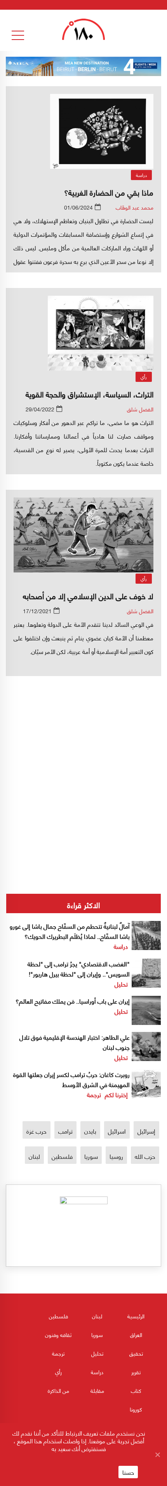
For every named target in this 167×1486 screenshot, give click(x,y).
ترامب (65, 1130)
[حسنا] (157, 1454)
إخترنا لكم (116, 1094)
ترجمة (94, 1094)
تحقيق (136, 1353)
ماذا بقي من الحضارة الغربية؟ (108, 192)
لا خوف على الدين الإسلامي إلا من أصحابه (88, 595)
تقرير (136, 1372)
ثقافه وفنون (58, 1334)
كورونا (136, 1409)
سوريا (91, 1156)
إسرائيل (146, 1130)
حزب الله (145, 1156)
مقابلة (97, 1390)
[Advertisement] (83, 754)
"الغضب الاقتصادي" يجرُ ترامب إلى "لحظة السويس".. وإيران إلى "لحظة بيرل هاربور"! (79, 968)
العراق (136, 1334)
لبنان (34, 1156)
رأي (144, 377)
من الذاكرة (58, 1390)
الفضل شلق (140, 409)
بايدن (90, 1130)
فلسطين (62, 1156)
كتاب (136, 1390)
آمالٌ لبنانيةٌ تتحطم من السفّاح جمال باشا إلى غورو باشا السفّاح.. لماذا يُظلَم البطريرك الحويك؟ (70, 931)
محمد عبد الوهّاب (134, 207)
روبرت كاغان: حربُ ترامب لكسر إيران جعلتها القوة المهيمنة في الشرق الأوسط (71, 1079)
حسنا (128, 1472)
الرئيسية (135, 1316)
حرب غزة (36, 1130)
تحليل (121, 983)
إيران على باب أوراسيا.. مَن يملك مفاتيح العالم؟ (73, 1000)
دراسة (141, 175)
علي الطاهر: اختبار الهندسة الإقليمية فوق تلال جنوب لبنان (74, 1042)
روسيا (116, 1156)
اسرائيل (117, 1130)
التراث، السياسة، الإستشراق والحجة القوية (89, 394)
